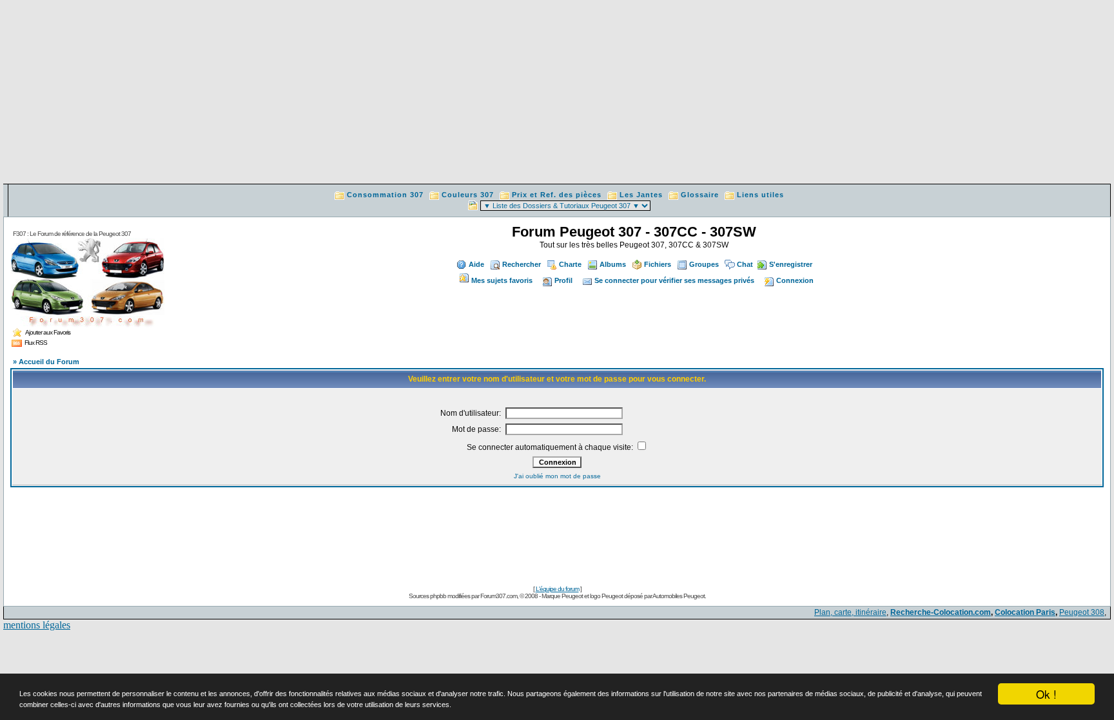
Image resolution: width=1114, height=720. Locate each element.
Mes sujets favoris (502, 280)
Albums (613, 264)
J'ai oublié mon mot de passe (557, 476)
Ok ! (1046, 694)
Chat (745, 264)
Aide (476, 264)
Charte (570, 264)
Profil (563, 280)
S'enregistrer (790, 264)
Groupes (704, 264)
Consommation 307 (385, 195)
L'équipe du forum (557, 588)
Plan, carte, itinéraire (850, 612)
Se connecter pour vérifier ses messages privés (674, 280)
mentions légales (36, 624)
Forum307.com (498, 595)
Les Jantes (641, 195)
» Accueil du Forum (46, 361)
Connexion (795, 280)
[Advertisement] (557, 93)
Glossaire (700, 195)
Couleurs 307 (468, 195)
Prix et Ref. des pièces (556, 195)
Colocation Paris (1025, 612)
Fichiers (657, 264)
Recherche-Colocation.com (940, 612)
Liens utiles (760, 195)
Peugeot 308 (1081, 612)
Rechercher (521, 264)
